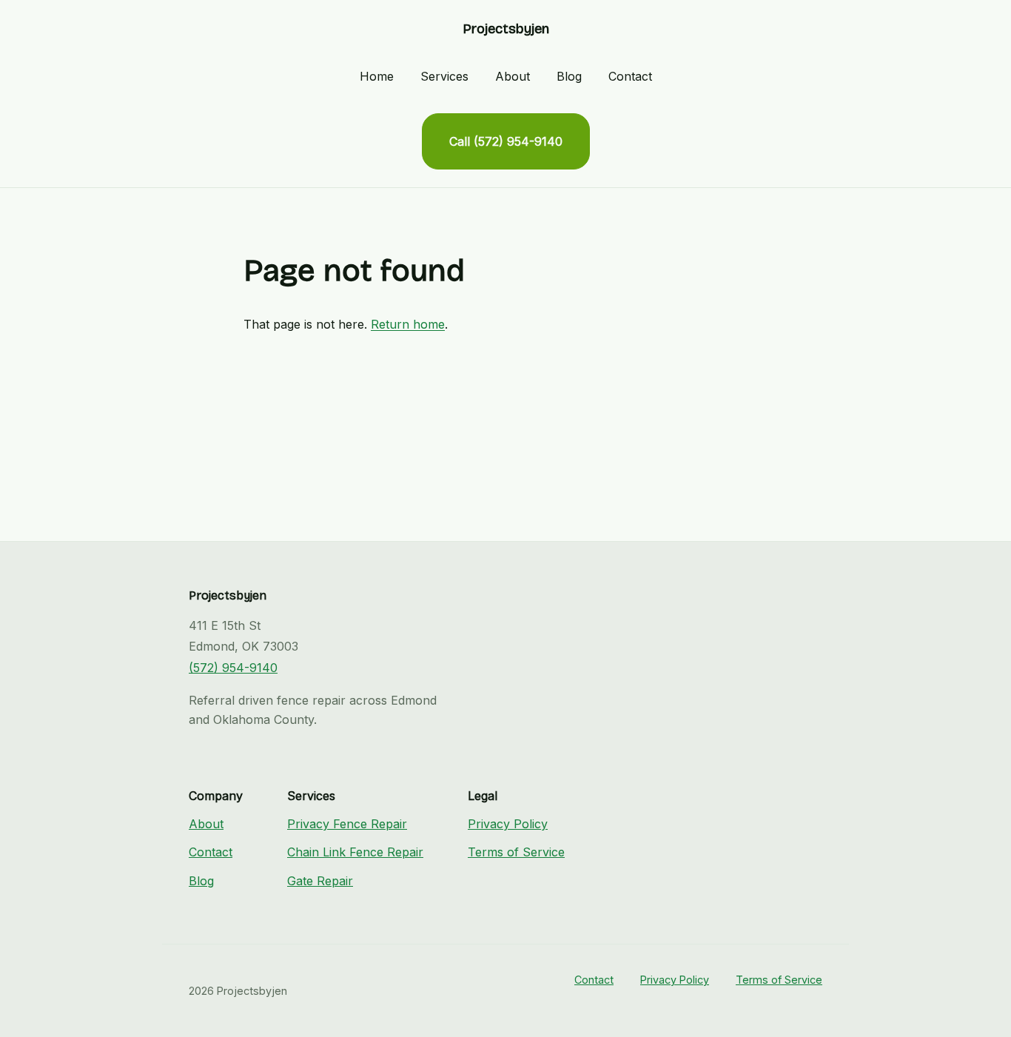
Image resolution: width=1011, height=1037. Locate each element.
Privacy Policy (508, 823)
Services (444, 76)
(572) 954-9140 (233, 667)
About (512, 76)
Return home (408, 324)
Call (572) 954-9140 (505, 141)
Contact (630, 76)
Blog (569, 76)
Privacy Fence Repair (347, 823)
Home (377, 76)
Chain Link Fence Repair (355, 852)
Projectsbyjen (506, 29)
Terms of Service (516, 852)
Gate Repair (320, 880)
